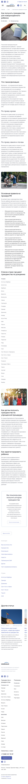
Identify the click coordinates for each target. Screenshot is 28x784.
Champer (9, 778)
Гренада (3, 580)
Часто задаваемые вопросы (9, 566)
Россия (3, 732)
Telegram (18, 5)
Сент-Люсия (4, 589)
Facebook (2, 2)
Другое (3, 563)
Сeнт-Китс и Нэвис (6, 697)
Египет (3, 708)
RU (25, 5)
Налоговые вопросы (6, 554)
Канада (3, 744)
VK (5, 2)
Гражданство (5, 548)
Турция (3, 593)
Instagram (7, 2)
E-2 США (3, 747)
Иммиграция (4, 551)
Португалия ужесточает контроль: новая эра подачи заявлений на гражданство (10, 630)
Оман (2, 741)
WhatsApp (21, 5)
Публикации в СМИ (6, 560)
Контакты (16, 692)
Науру (2, 711)
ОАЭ (2, 596)
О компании (17, 686)
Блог (15, 689)
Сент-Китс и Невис (6, 586)
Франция (3, 738)
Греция (3, 729)
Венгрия (3, 720)
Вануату (3, 702)
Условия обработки (6, 776)
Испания (3, 723)
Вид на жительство (6, 544)
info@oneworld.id (5, 764)
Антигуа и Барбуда (6, 577)
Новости (3, 557)
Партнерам (17, 697)
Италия (3, 735)
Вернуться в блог (6, 533)
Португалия (4, 726)
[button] (2, 5)
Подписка (16, 694)
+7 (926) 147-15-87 (22, 1)
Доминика (4, 583)
